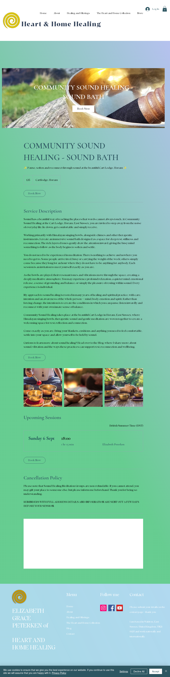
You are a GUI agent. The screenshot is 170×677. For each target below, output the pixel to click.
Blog (69, 628)
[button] (164, 8)
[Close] (166, 671)
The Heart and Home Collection (80, 622)
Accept (155, 671)
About (69, 612)
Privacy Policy (59, 673)
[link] (83, 108)
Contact (70, 633)
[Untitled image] (43, 387)
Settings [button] (124, 671)
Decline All (138, 671)
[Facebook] (111, 608)
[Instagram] (103, 608)
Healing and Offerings (77, 617)
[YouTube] (119, 608)
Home (69, 606)
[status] (126, 426)
